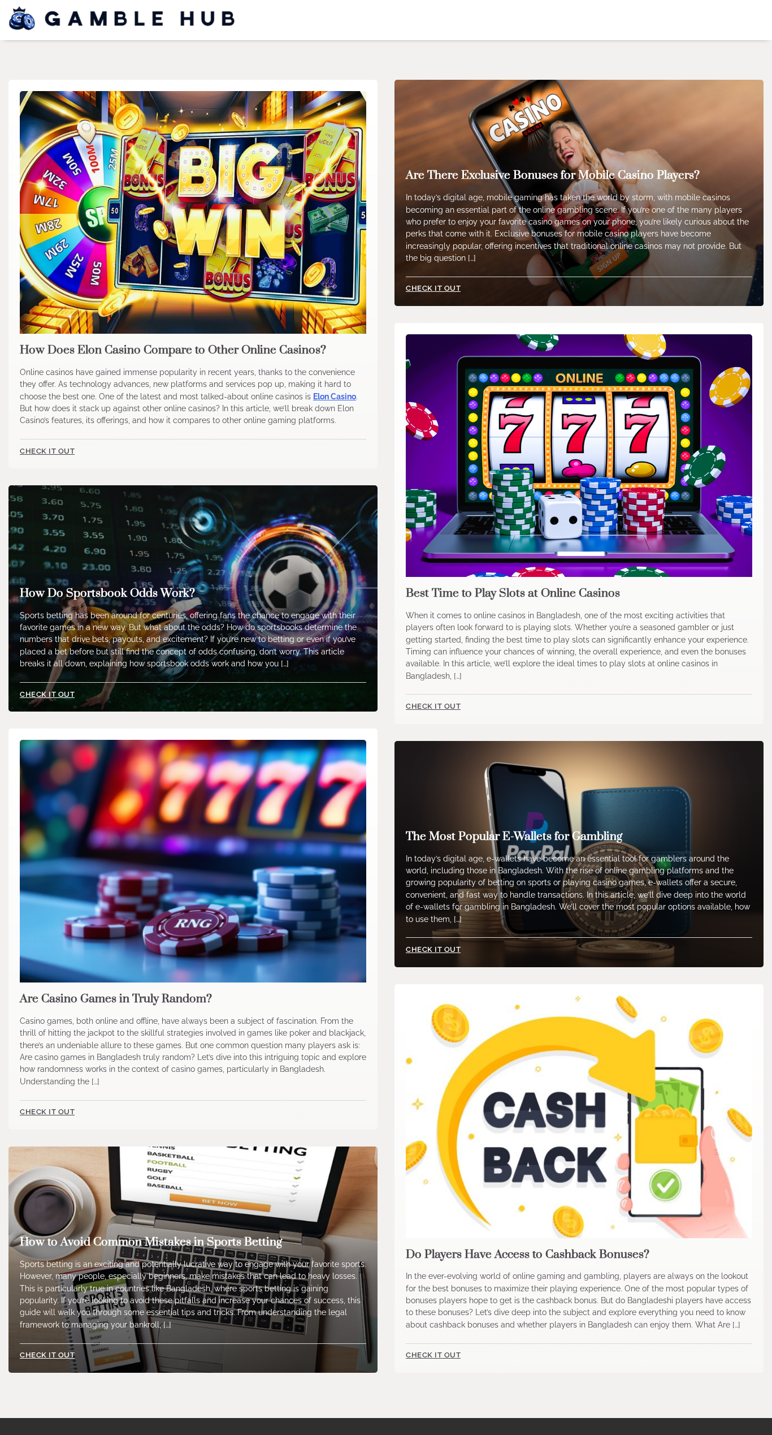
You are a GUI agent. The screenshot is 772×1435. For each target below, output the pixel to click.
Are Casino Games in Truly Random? (116, 999)
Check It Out (47, 451)
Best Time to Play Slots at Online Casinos (513, 593)
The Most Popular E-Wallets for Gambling (514, 836)
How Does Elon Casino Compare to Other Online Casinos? (173, 350)
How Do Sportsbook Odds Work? (107, 593)
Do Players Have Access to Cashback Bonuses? (527, 1254)
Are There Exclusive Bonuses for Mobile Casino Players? (553, 175)
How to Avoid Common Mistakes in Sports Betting (151, 1242)
